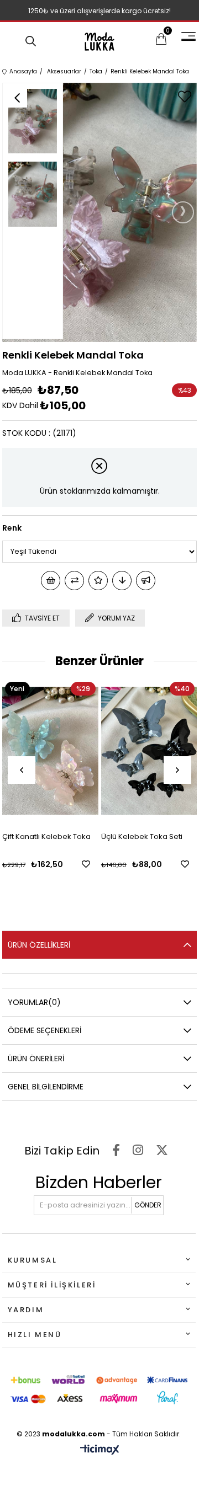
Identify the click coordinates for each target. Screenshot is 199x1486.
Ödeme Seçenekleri (44, 1030)
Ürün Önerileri (36, 1058)
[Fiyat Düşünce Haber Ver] (122, 580)
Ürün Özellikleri (39, 944)
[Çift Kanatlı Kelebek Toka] (50, 751)
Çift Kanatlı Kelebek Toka (46, 836)
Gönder (147, 1205)
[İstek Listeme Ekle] (50, 580)
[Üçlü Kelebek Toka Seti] (149, 751)
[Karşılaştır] (74, 580)
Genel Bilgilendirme (45, 1086)
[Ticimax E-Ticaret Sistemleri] (99, 1450)
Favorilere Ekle (86, 864)
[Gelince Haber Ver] (145, 580)
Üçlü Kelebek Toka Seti (141, 836)
